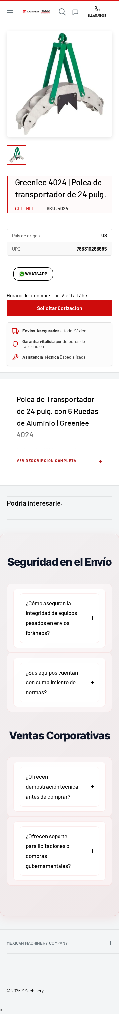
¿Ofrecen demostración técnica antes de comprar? (52, 786)
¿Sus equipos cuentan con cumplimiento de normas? (52, 682)
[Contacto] (75, 12)
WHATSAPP (36, 273)
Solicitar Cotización (59, 308)
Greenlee (26, 208)
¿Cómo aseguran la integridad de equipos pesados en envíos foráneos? (51, 618)
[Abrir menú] (10, 12)
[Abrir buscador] (62, 12)
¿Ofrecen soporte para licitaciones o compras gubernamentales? (48, 851)
